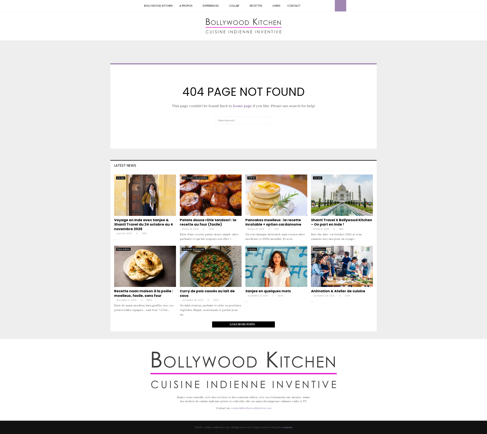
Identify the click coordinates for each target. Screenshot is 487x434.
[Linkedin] (327, 5)
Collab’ (234, 6)
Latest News (125, 165)
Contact (294, 6)
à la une (120, 178)
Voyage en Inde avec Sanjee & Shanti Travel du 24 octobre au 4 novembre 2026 (143, 224)
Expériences (211, 6)
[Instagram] (318, 5)
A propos (252, 249)
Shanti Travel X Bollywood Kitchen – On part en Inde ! (341, 222)
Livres (276, 6)
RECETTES (256, 6)
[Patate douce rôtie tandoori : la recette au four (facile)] (211, 195)
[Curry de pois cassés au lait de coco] (211, 266)
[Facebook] (314, 5)
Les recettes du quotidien (195, 178)
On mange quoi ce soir (193, 249)
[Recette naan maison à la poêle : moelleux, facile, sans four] (145, 266)
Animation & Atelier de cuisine (338, 291)
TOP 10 (251, 178)
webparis (287, 427)
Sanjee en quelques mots (268, 291)
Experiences (319, 249)
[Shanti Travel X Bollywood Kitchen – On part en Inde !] (342, 195)
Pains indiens (123, 249)
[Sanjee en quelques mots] (276, 266)
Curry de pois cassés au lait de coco (207, 293)
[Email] (331, 5)
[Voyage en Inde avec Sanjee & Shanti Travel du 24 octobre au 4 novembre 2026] (145, 195)
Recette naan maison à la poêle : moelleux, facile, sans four (143, 293)
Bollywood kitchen (158, 6)
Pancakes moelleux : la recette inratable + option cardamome (273, 222)
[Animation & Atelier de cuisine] (342, 266)
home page (242, 106)
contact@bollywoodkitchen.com (251, 408)
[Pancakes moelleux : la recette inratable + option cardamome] (276, 195)
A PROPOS (186, 6)
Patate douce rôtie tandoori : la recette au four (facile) (208, 222)
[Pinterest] (322, 5)
